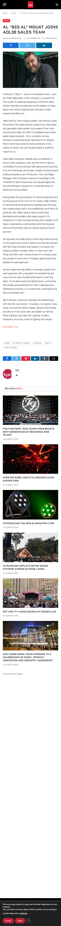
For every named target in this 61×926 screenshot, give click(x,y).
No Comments (33, 38)
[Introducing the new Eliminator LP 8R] (30, 504)
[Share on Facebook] (11, 45)
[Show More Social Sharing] (55, 45)
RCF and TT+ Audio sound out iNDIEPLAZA (29, 611)
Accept (8, 921)
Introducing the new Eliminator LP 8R (28, 523)
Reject (20, 921)
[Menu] (5, 4)
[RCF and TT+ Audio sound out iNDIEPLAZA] (30, 593)
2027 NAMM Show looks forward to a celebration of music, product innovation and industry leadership (28, 657)
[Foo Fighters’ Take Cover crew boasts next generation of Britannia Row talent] (30, 410)
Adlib (6, 343)
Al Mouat (37, 343)
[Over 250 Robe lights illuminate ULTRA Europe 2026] (30, 459)
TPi (17, 370)
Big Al (48, 343)
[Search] (56, 4)
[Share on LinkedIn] (44, 45)
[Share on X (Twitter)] (27, 45)
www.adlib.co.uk (10, 327)
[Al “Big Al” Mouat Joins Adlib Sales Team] (30, 70)
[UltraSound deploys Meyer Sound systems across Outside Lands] (30, 547)
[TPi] (30, 4)
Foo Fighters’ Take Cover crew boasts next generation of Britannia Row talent (28, 431)
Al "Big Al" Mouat (21, 343)
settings (23, 913)
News (6, 20)
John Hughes (10, 347)
